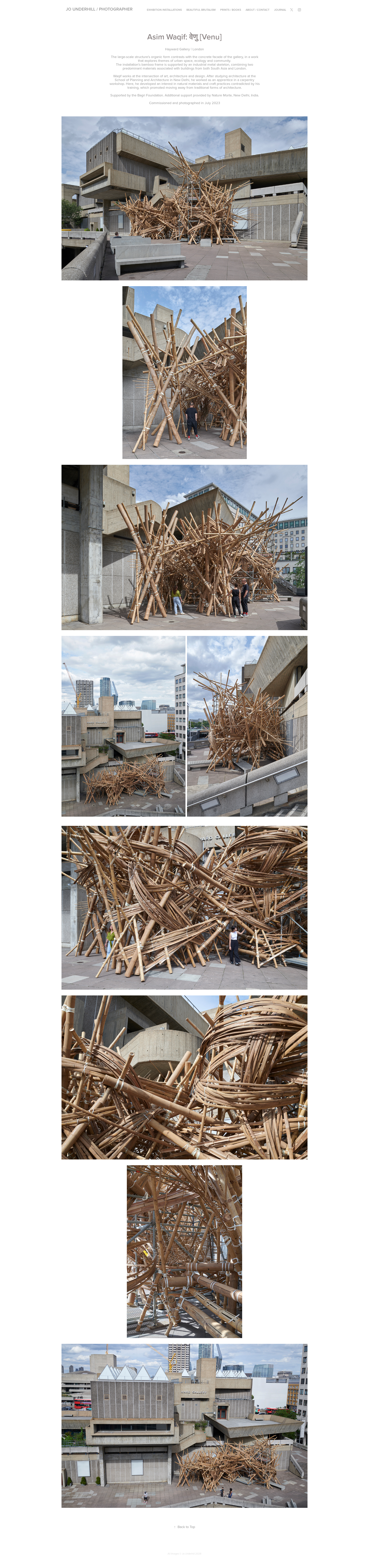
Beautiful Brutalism (201, 10)
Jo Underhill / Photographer (99, 9)
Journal (280, 10)
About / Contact (257, 10)
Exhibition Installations (164, 10)
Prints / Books (230, 10)
